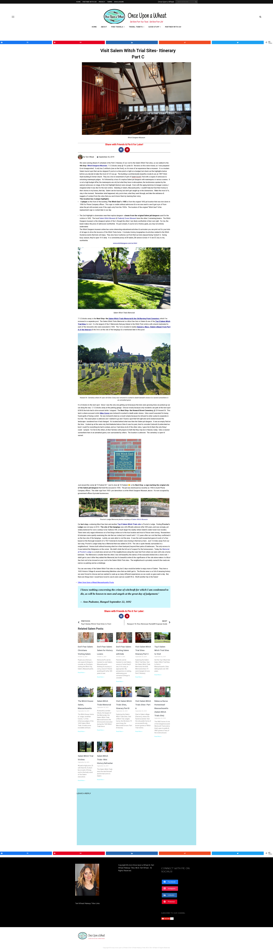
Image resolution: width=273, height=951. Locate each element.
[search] (260, 17)
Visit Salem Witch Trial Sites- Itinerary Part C (143, 650)
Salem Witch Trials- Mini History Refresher (105, 759)
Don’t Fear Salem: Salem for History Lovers (105, 650)
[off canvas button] (13, 17)
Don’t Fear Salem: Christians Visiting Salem (85, 650)
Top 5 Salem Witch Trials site (129, 524)
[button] (121, 149)
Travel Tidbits (136, 27)
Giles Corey (105, 413)
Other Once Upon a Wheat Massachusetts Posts (96, 582)
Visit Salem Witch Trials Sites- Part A (143, 704)
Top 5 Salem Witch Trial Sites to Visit (161, 650)
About (104, 27)
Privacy (102, 2)
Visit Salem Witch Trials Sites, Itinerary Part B (124, 704)
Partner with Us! (90, 2)
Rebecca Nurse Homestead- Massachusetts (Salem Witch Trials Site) (161, 708)
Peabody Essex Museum (127, 218)
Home (78, 2)
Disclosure (119, 2)
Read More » (81, 672)
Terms (109, 2)
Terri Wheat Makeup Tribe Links (87, 903)
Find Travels (117, 27)
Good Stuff (153, 27)
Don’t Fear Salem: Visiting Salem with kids (123, 650)
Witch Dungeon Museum (97, 166)
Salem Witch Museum (107, 218)
